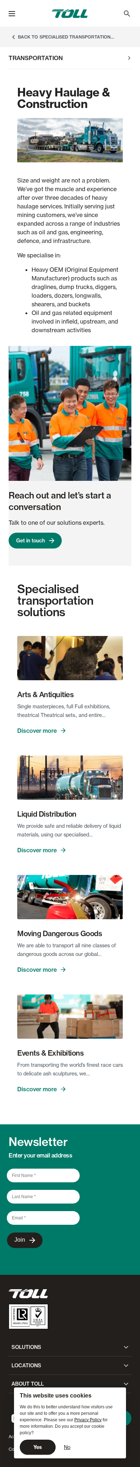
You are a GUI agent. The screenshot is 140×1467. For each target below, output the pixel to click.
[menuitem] (127, 13)
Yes (37, 1447)
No (67, 1447)
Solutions (26, 1347)
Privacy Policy (88, 1419)
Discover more (37, 730)
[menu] (11, 13)
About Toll (27, 1384)
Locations (26, 1365)
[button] (11, 13)
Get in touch (30, 540)
